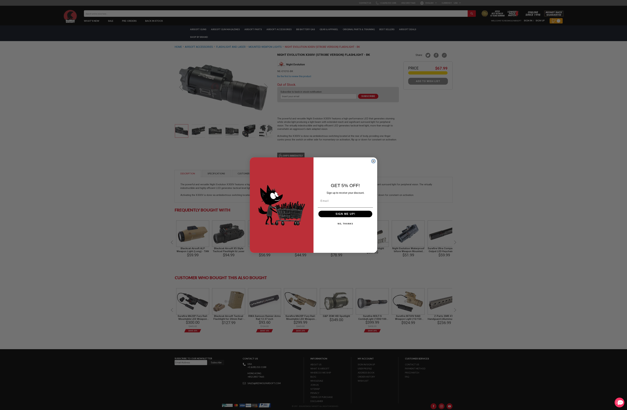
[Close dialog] (373, 161)
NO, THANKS (345, 224)
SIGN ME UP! (345, 214)
